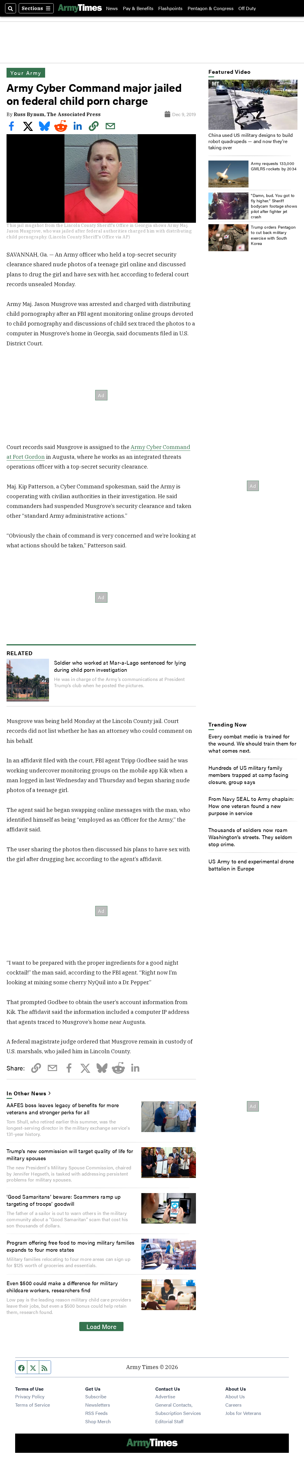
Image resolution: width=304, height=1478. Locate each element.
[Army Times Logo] (80, 8)
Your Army (25, 72)
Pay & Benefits (138, 8)
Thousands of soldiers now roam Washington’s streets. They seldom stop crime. (250, 837)
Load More (101, 1326)
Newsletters (97, 1404)
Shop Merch (98, 1421)
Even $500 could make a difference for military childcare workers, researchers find (62, 1286)
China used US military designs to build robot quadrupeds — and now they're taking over (250, 141)
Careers (233, 1404)
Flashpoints (170, 8)
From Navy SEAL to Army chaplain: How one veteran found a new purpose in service (251, 806)
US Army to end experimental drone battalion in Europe (251, 864)
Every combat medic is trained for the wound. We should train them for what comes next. (252, 743)
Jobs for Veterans (243, 1413)
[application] (252, 105)
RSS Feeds (96, 1413)
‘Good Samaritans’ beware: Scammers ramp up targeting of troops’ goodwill (64, 1199)
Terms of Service (32, 1404)
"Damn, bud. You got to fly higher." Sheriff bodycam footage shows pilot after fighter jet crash (274, 206)
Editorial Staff (169, 1421)
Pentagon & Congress (211, 8)
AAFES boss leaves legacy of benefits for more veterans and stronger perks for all (63, 1108)
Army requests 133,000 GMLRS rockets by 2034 (274, 165)
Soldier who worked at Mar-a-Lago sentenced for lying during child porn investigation (120, 665)
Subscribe (95, 1396)
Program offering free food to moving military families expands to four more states (70, 1245)
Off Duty (247, 8)
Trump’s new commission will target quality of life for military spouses (70, 1154)
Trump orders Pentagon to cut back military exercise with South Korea (273, 235)
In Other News (26, 1093)
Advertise (165, 1396)
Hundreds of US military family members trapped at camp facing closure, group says (248, 775)
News (112, 8)
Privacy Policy (30, 1396)
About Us (235, 1396)
